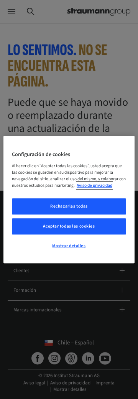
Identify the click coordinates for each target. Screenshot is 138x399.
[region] (69, 199)
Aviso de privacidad (94, 185)
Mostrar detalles (68, 246)
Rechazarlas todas (69, 206)
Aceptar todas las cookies (69, 226)
